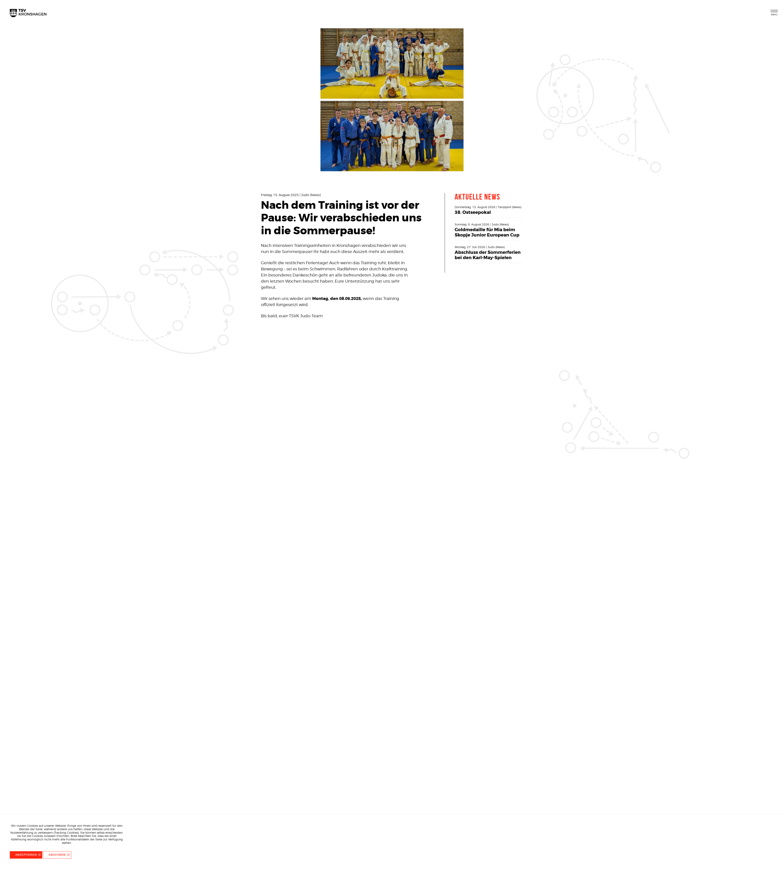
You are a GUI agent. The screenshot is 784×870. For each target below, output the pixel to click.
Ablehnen (57, 855)
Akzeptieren (26, 855)
